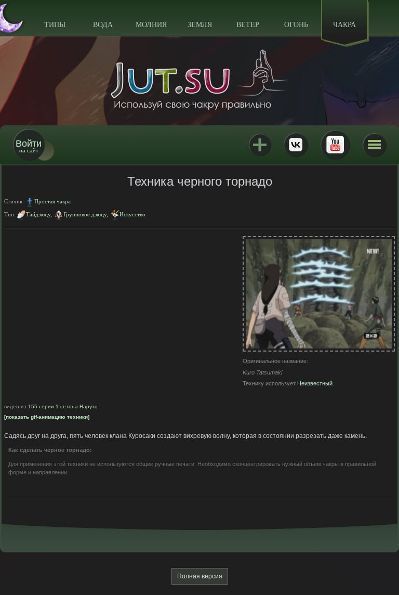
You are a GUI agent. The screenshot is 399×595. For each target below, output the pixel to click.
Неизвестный (314, 383)
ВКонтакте (296, 145)
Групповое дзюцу (85, 214)
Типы (54, 25)
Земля (200, 25)
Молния (151, 25)
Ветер (247, 25)
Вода (103, 25)
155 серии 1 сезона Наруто (63, 406)
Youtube (335, 144)
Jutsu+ (260, 145)
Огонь (296, 25)
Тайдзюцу (38, 214)
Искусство (132, 214)
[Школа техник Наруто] (199, 79)
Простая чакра (52, 201)
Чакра (344, 25)
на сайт (29, 145)
